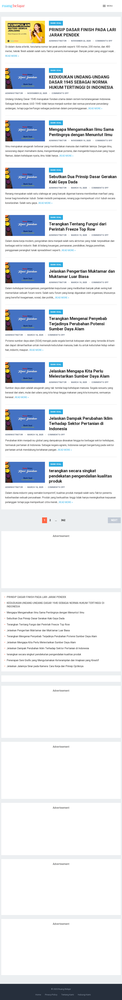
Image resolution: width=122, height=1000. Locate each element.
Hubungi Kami (84, 994)
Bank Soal (56, 23)
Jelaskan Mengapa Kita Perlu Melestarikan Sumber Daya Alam (41, 642)
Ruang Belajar (64, 989)
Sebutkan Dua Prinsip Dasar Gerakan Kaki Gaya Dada (35, 618)
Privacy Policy (51, 994)
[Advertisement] (31, 561)
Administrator (57, 41)
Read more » (12, 56)
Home (38, 994)
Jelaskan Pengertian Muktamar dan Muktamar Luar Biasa (38, 630)
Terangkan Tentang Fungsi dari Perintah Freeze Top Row (38, 624)
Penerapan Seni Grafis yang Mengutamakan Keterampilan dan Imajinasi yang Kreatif (53, 660)
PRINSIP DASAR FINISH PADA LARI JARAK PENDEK (36, 597)
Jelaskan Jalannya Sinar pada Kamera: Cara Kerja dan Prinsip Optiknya (45, 666)
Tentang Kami (67, 994)
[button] (108, 6)
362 (63, 520)
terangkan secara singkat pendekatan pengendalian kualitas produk (80, 476)
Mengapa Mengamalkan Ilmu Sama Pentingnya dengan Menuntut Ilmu (45, 612)
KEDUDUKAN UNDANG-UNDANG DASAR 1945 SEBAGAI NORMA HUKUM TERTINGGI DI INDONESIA (81, 82)
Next (114, 520)
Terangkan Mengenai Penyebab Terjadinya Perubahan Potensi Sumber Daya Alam (78, 323)
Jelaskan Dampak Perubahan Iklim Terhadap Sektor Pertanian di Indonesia (80, 423)
